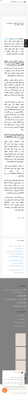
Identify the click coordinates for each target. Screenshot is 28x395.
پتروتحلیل (6, 38)
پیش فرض (20, 28)
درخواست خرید (21, 319)
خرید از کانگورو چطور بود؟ (19, 322)
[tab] (14, 14)
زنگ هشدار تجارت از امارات (15, 246)
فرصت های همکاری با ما (19, 326)
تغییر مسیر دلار (18, 248)
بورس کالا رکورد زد (17, 272)
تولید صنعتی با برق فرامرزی (15, 269)
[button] (14, 14)
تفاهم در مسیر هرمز (17, 263)
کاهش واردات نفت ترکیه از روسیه (14, 251)
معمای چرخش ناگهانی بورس (15, 260)
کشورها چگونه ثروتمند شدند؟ (15, 253)
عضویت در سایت (21, 315)
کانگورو (16, 38)
